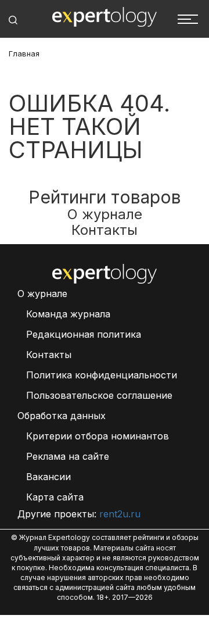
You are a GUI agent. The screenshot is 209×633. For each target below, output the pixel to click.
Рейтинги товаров (104, 197)
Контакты (104, 229)
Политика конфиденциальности (101, 375)
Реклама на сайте (67, 456)
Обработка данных (61, 415)
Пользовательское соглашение (99, 395)
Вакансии (48, 476)
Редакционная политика (83, 334)
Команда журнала (68, 314)
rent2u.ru (119, 514)
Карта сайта (55, 497)
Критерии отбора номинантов (97, 436)
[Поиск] (13, 20)
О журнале (104, 214)
